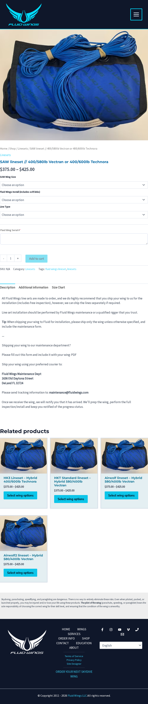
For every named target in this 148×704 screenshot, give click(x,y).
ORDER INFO (66, 638)
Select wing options (20, 495)
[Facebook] (102, 629)
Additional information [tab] (33, 287)
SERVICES (74, 634)
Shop (12, 148)
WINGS (81, 629)
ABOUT (74, 648)
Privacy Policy (74, 660)
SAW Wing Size (8, 176)
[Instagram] (111, 629)
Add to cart (36, 258)
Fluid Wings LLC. (77, 695)
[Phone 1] (137, 629)
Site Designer (74, 663)
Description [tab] (7, 287)
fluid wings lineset (55, 269)
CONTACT (62, 643)
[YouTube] (119, 629)
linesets (71, 269)
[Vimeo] (128, 629)
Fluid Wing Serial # (15, 230)
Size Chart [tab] (58, 287)
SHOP (86, 638)
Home (3, 148)
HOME (66, 629)
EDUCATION (84, 643)
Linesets (23, 148)
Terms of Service (74, 656)
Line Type (5, 206)
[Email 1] (122, 634)
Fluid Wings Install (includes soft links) (20, 191)
